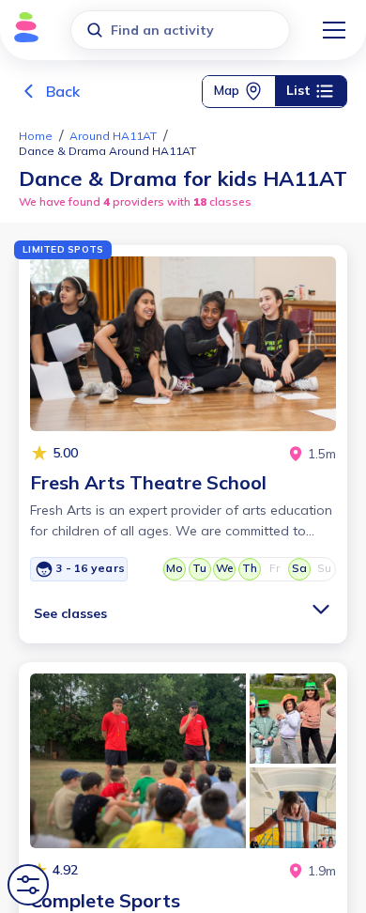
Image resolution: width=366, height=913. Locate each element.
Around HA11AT (113, 136)
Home (36, 136)
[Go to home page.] (20, 30)
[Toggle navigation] (334, 30)
